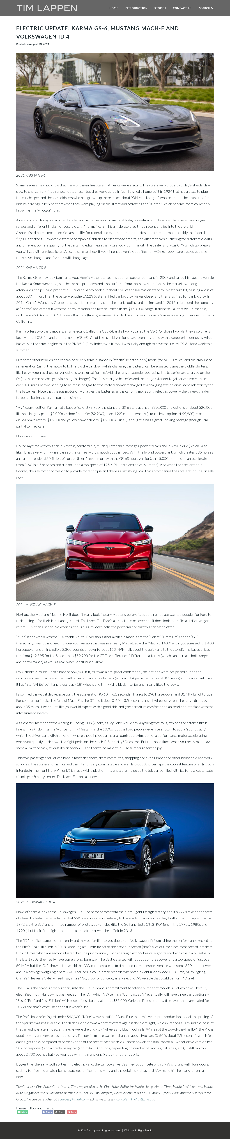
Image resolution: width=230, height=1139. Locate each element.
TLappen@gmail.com (73, 1099)
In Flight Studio (143, 1130)
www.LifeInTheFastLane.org (134, 1099)
